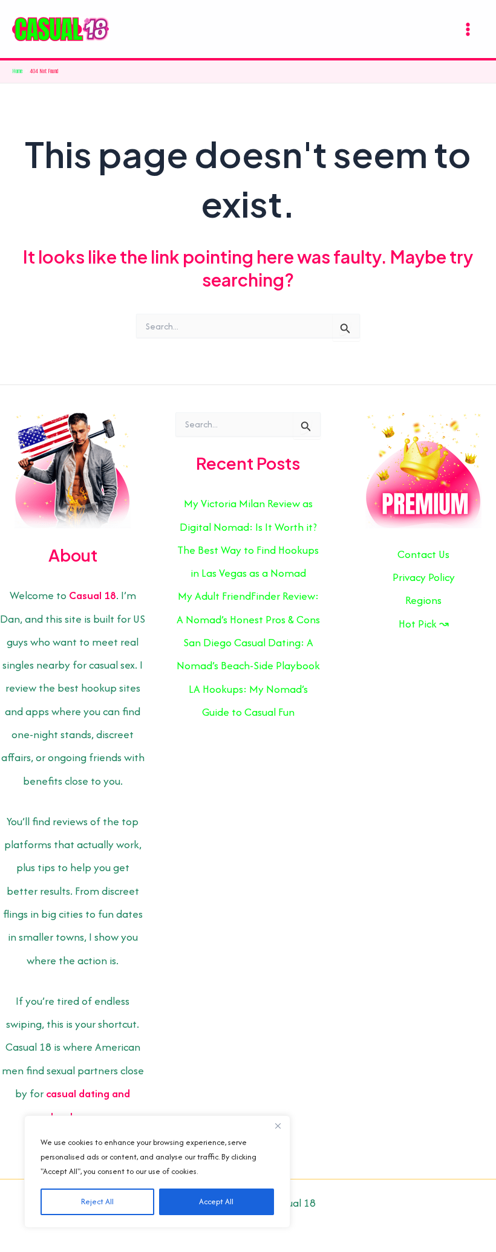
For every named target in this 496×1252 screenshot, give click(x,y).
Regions (423, 600)
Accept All (216, 1201)
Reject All (97, 1201)
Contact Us (423, 554)
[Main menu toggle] (467, 29)
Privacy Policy (424, 577)
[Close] (277, 1125)
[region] (157, 1171)
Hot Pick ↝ (424, 623)
